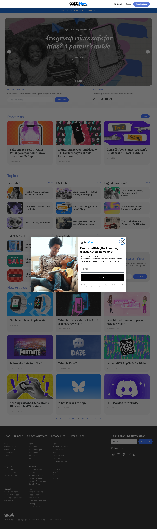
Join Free (102, 277)
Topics (128, 4)
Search (119, 4)
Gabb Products (141, 4)
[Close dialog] (122, 241)
